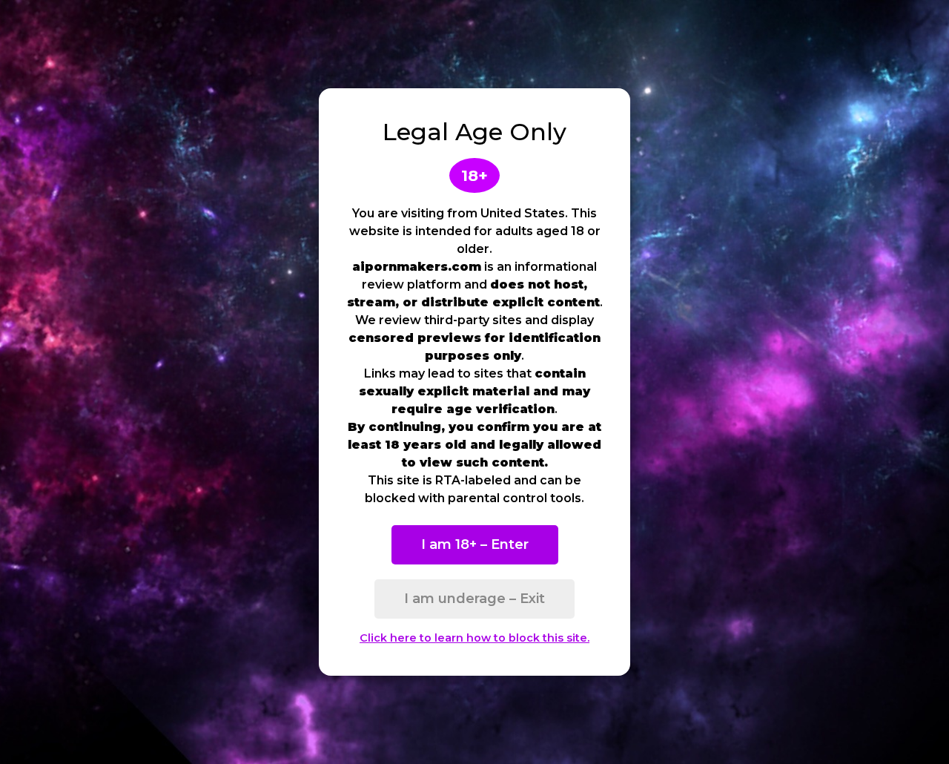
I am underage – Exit (474, 598)
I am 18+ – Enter (475, 544)
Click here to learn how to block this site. (474, 638)
